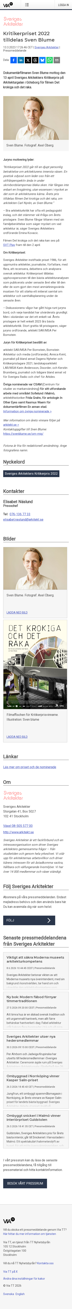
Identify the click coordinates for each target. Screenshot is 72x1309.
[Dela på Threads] (35, 60)
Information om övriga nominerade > (27, 411)
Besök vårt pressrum (25, 1183)
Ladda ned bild (17, 612)
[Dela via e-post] (57, 60)
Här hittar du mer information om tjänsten (29, 1233)
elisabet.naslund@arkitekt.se (23, 519)
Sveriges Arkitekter (47, 47)
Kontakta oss (45, 1263)
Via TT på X (10, 1271)
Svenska (8, 1294)
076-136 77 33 (20, 514)
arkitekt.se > (11, 425)
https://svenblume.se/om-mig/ (23, 434)
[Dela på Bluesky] (42, 60)
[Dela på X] (28, 60)
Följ (10, 920)
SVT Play (9, 245)
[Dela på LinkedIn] (21, 60)
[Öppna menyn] (27, 4)
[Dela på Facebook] (13, 60)
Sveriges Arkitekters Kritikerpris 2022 (31, 473)
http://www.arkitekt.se (18, 832)
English (20, 1294)
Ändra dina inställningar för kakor (24, 1278)
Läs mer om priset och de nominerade (29, 767)
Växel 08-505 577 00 (18, 826)
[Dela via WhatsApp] (49, 60)
